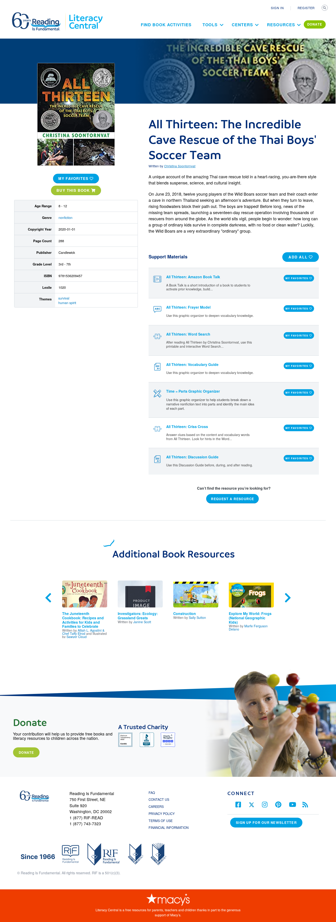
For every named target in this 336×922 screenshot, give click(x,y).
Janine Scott (142, 622)
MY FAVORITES (74, 178)
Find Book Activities (166, 24)
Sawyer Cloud (77, 636)
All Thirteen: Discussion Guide (192, 457)
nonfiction (65, 217)
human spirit (67, 302)
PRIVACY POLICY (162, 813)
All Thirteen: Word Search (188, 334)
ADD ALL (298, 257)
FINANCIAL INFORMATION (169, 827)
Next (288, 597)
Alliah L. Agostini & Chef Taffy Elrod (83, 632)
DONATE (314, 24)
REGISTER (306, 7)
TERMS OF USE (163, 820)
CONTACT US (160, 799)
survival (63, 298)
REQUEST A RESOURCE (232, 498)
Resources (281, 24)
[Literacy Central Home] (86, 14)
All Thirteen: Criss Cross (187, 426)
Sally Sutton (197, 617)
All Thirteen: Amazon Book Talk (193, 276)
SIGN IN (277, 7)
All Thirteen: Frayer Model (188, 307)
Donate (26, 752)
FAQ (152, 792)
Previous (48, 597)
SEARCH (325, 8)
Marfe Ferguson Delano (248, 627)
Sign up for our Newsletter (266, 822)
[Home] (39, 14)
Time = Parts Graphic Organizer (193, 391)
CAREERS (156, 806)
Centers (242, 24)
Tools (210, 24)
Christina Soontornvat (179, 166)
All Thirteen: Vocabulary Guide (192, 364)
